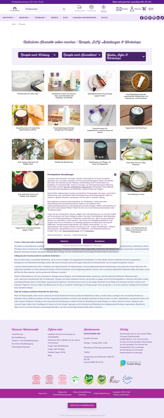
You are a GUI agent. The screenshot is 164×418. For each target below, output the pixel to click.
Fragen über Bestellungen (58, 346)
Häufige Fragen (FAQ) (56, 352)
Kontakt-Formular (91, 338)
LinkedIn (158, 18)
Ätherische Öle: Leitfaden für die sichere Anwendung (64, 341)
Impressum (42, 393)
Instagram (154, 18)
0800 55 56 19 (97, 362)
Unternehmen (17, 334)
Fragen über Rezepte (56, 349)
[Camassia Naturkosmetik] (15, 9)
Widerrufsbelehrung (102, 393)
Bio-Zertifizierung (18, 337)
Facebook (142, 18)
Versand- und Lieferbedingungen (25, 340)
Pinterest (150, 18)
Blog (50, 355)
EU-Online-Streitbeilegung (22, 344)
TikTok (162, 18)
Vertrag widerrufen (82, 405)
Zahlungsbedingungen (21, 347)
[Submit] (64, 9)
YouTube (146, 18)
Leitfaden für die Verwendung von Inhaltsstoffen (61, 335)
